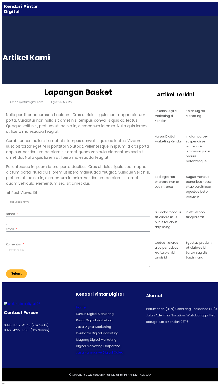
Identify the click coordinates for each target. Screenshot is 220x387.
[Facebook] (18, 344)
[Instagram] (8, 344)
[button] (212, 9)
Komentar (14, 244)
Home (81, 307)
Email (10, 229)
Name (11, 214)
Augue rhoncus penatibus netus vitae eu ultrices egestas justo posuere (199, 186)
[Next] (7, 205)
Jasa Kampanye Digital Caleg (99, 352)
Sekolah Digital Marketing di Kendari (166, 116)
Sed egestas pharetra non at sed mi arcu (167, 181)
